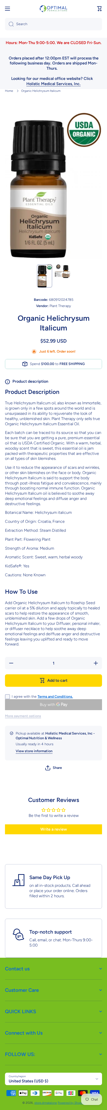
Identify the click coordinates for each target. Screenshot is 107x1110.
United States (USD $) (28, 1081)
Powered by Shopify (71, 1103)
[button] (99, 8)
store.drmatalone (45, 1103)
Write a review (53, 829)
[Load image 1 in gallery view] (44, 276)
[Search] (9, 24)
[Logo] (53, 8)
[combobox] (53, 24)
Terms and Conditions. (55, 696)
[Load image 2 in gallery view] (62, 271)
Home (9, 91)
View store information (34, 751)
